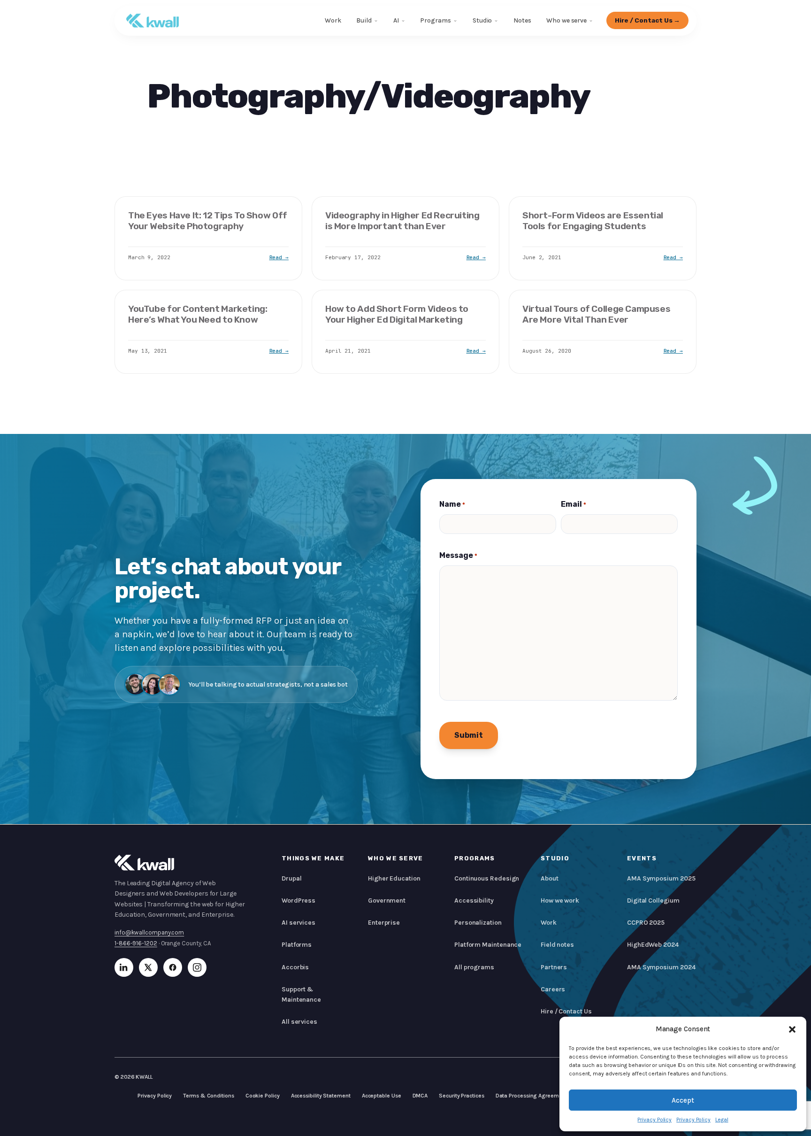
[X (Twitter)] (148, 967)
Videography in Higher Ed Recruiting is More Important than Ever (402, 221)
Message (458, 555)
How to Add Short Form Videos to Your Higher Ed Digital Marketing (396, 314)
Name (452, 504)
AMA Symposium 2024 (661, 967)
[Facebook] (172, 967)
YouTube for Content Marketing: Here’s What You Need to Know (197, 314)
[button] (792, 1029)
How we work (560, 900)
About (550, 878)
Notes (522, 20)
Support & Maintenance (301, 994)
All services (299, 1022)
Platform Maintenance (487, 945)
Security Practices (461, 1095)
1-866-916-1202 (136, 943)
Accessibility (474, 900)
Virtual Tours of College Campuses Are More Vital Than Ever (596, 314)
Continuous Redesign (486, 878)
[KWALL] (152, 21)
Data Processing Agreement (531, 1095)
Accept (683, 1100)
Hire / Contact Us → (648, 20)
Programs (435, 20)
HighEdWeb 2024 (653, 945)
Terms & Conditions (208, 1095)
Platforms (297, 945)
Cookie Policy (262, 1095)
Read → (279, 257)
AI (396, 20)
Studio (482, 20)
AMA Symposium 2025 (661, 878)
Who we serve (566, 20)
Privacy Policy (654, 1119)
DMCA (420, 1095)
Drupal (292, 878)
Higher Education (394, 878)
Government (387, 900)
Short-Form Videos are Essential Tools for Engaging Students (592, 221)
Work (333, 20)
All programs (474, 967)
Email (573, 504)
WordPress (298, 900)
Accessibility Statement (321, 1095)
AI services (298, 923)
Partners (554, 967)
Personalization (478, 923)
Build (364, 20)
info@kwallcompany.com (149, 932)
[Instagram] (197, 967)
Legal (721, 1119)
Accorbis (295, 967)
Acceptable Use (381, 1095)
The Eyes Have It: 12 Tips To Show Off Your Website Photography (207, 221)
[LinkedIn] (124, 967)
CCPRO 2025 (646, 923)
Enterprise (384, 923)
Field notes (557, 945)
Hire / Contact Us (566, 1011)
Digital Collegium (653, 900)
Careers (553, 989)
